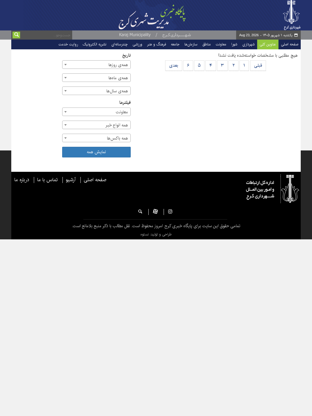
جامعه (175, 44)
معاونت (221, 44)
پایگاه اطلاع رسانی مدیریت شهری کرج (157, 15)
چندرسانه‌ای (119, 44)
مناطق (206, 44)
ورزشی (137, 44)
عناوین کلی (268, 44)
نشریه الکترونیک (94, 44)
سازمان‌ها (190, 44)
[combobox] (96, 64)
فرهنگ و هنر (156, 44)
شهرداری (248, 44)
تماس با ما (47, 180)
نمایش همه (96, 152)
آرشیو (71, 180)
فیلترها (125, 103)
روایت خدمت (68, 44)
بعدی (173, 65)
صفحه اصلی (289, 44)
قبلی (258, 65)
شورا (234, 44)
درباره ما (21, 180)
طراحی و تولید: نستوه (156, 234)
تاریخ (126, 55)
